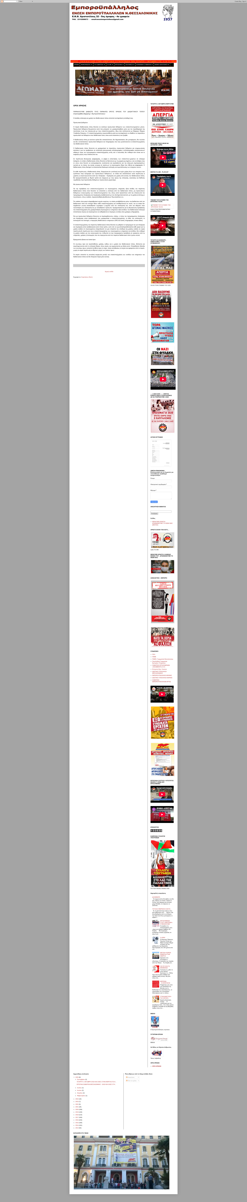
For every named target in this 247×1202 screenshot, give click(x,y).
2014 (77, 1125)
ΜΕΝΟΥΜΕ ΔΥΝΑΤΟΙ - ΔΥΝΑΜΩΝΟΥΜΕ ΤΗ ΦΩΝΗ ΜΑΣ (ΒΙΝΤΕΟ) (162, 523)
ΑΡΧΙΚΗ (76, 64)
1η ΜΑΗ (162, 937)
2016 (77, 1120)
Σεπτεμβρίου (81, 1079)
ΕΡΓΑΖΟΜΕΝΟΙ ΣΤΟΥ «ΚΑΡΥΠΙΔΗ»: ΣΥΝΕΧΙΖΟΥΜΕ (166, 922)
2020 (77, 1109)
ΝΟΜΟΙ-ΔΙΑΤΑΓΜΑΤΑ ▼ (162, 64)
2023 (77, 1101)
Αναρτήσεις (130, 1077)
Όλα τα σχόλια (131, 1080)
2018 (77, 1115)
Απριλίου (80, 1093)
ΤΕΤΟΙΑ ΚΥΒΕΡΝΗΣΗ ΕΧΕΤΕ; (161, 909)
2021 (77, 1107)
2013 (77, 1128)
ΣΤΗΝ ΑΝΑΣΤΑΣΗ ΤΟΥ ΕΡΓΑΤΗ (165, 997)
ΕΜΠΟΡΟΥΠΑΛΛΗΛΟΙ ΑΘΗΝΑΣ (162, 675)
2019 (77, 1112)
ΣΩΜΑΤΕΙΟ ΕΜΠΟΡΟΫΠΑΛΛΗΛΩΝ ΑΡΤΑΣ (161, 680)
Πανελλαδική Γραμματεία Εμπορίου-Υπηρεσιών (159, 662)
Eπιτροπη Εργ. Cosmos (159, 669)
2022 (77, 1104)
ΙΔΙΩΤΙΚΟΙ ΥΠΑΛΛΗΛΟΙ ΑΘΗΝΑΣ (162, 677)
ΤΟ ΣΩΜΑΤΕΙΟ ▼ (99, 64)
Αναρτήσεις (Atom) (87, 277)
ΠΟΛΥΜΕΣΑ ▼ (130, 64)
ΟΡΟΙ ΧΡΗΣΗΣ (156, 1066)
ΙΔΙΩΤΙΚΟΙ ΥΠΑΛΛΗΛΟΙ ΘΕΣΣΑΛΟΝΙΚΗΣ (159, 672)
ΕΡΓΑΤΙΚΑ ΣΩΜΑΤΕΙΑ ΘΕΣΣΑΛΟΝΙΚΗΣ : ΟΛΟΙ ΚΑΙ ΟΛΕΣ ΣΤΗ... (96, 1084)
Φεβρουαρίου (81, 1095)
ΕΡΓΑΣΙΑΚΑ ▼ (119, 64)
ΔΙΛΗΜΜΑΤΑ (156, 897)
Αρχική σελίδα (109, 271)
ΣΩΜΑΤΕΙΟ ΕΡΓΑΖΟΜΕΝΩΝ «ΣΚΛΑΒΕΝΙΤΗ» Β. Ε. (161, 666)
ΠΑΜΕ (154, 657)
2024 (77, 1099)
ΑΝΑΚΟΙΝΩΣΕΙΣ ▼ (86, 64)
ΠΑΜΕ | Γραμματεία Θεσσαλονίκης (162, 659)
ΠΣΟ (153, 654)
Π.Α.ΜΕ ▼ (110, 64)
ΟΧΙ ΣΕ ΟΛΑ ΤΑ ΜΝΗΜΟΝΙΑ (165, 967)
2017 (77, 1117)
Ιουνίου (79, 1090)
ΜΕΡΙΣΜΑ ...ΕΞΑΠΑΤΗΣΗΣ (165, 982)
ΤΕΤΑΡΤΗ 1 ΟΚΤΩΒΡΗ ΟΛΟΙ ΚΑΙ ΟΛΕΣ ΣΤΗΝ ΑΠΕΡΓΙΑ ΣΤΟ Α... (96, 1082)
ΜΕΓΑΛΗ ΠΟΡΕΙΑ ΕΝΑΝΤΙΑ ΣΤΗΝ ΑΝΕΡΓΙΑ (165, 954)
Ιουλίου (79, 1087)
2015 (77, 1122)
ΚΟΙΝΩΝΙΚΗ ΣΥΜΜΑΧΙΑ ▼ (144, 64)
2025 (77, 1077)
